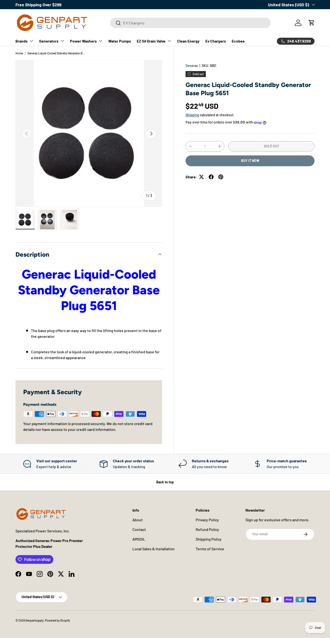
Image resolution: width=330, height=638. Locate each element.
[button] (311, 22)
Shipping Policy (209, 539)
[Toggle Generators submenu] (62, 41)
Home (19, 53)
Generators (48, 41)
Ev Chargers (215, 41)
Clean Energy (188, 41)
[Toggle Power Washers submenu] (100, 41)
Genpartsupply (34, 620)
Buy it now (250, 161)
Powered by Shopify (57, 620)
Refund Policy (207, 529)
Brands (21, 41)
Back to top (165, 482)
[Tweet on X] (201, 177)
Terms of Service (210, 548)
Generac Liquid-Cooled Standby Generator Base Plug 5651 (57, 53)
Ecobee (238, 41)
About (137, 519)
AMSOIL (138, 539)
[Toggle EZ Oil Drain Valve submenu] (169, 41)
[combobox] (190, 23)
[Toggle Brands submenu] (31, 41)
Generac (192, 66)
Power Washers (83, 41)
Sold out (271, 146)
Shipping (192, 115)
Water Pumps (119, 41)
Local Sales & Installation (153, 548)
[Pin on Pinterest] (221, 177)
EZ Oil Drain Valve (151, 41)
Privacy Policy (207, 519)
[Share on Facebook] (211, 177)
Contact (139, 529)
